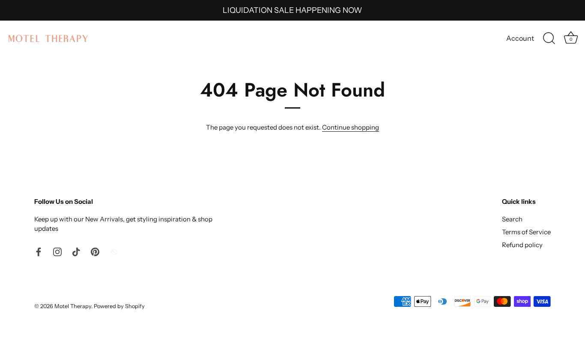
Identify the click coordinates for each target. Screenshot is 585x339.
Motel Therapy (72, 306)
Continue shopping (350, 127)
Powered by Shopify (119, 306)
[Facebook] (38, 251)
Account (520, 38)
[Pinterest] (95, 251)
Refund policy (522, 245)
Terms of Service (526, 232)
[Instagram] (57, 251)
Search (512, 219)
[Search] (549, 38)
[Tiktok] (76, 251)
